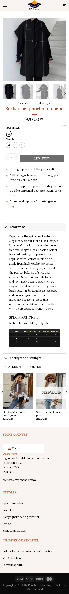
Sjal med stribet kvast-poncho (48, 414)
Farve (8, 128)
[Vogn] (64, 5)
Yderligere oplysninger (25, 358)
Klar (64, 126)
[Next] (61, 49)
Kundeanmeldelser (15, 530)
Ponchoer (23, 103)
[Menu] (5, 5)
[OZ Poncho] (34, 5)
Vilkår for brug (12, 558)
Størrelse (10, 139)
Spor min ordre (13, 503)
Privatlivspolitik (13, 565)
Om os (7, 523)
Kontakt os (9, 510)
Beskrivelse (17, 227)
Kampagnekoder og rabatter (21, 517)
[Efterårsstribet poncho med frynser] (18, 391)
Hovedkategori (42, 103)
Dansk (16, 448)
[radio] (8, 133)
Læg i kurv (42, 158)
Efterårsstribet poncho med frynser (15, 414)
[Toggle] (6, 227)
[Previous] (8, 49)
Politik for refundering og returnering (27, 551)
